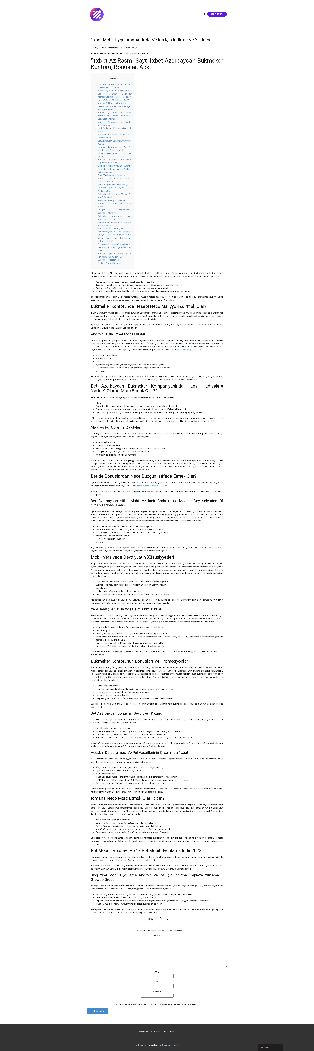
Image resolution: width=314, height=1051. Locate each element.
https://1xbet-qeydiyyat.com (190, 349)
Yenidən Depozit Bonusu (109, 263)
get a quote (217, 14)
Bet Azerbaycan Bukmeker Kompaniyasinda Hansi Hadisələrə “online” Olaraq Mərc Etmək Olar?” (115, 96)
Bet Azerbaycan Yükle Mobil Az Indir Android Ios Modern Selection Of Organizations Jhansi (115, 115)
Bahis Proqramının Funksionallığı (113, 184)
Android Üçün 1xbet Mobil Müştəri (113, 90)
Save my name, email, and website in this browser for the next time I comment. (157, 1004)
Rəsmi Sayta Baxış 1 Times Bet (112, 200)
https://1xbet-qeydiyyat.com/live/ (152, 485)
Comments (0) (130, 47)
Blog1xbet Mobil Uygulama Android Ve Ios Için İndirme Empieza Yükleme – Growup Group (115, 168)
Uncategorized (115, 47)
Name (157, 972)
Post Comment (97, 1011)
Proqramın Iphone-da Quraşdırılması (114, 244)
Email (157, 982)
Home (128, 14)
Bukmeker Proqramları (108, 259)
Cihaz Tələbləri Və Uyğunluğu (111, 175)
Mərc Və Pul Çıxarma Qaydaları (112, 103)
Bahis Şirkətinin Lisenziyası (110, 228)
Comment (157, 935)
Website (157, 991)
